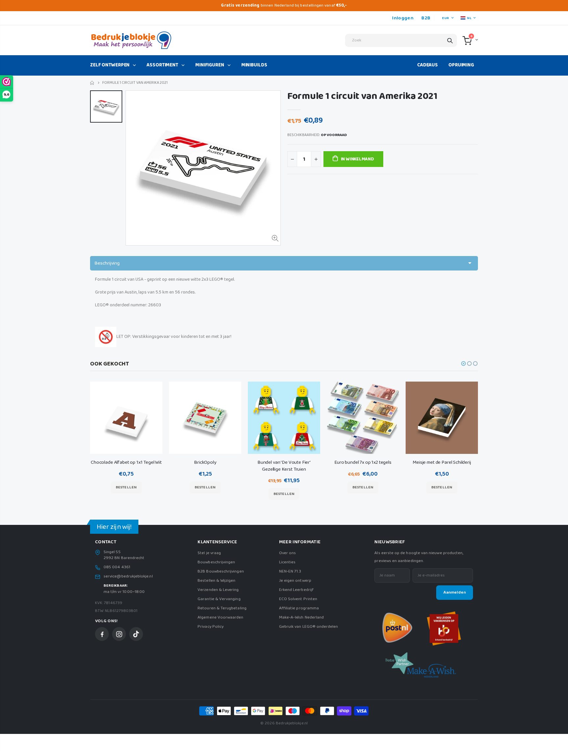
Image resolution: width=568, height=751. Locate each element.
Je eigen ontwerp (295, 580)
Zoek (450, 40)
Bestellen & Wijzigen (216, 580)
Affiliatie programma (299, 608)
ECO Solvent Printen (298, 599)
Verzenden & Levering (218, 589)
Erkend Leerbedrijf (296, 589)
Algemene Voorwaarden (220, 617)
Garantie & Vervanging (219, 599)
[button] (463, 363)
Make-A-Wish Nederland (301, 617)
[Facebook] (102, 634)
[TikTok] (136, 634)
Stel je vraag (209, 553)
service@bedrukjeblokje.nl (128, 576)
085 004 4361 (117, 567)
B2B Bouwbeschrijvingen (221, 571)
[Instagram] (119, 634)
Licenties (287, 562)
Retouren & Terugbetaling (222, 608)
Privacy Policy (211, 626)
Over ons (287, 553)
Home (92, 83)
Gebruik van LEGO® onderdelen (308, 626)
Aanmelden (454, 592)
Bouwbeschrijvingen (216, 562)
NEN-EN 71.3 (290, 571)
